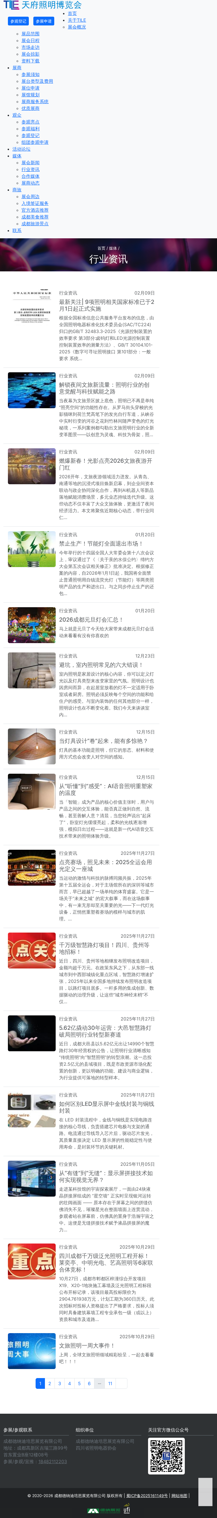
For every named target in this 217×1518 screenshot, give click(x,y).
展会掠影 (30, 54)
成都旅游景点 (35, 223)
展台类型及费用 (37, 81)
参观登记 (30, 135)
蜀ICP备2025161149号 (147, 1495)
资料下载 (30, 61)
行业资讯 (30, 169)
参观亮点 (30, 122)
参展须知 (30, 74)
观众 (16, 115)
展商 (16, 67)
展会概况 (77, 27)
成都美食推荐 (35, 217)
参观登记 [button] (18, 21)
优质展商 (30, 108)
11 (110, 1383)
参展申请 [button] (44, 21)
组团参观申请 (35, 142)
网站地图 (179, 1495)
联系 (16, 230)
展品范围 (30, 33)
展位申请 (30, 88)
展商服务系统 (35, 101)
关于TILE (77, 20)
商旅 (16, 190)
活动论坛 (21, 149)
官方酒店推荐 (35, 210)
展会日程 (30, 40)
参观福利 (30, 128)
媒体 (16, 156)
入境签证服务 (35, 203)
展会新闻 (30, 162)
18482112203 (52, 1461)
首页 (72, 13)
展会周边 (30, 196)
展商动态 (30, 183)
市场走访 (30, 47)
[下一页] (121, 1383)
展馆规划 (30, 95)
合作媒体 (30, 176)
